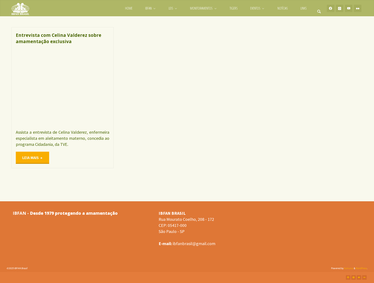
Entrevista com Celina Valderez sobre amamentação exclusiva (58, 38)
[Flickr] (357, 8)
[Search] (319, 8)
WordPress (361, 268)
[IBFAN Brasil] (20, 8)
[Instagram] (339, 8)
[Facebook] (330, 8)
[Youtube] (349, 8)
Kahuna (348, 268)
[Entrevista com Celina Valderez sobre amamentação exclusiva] (86, 87)
